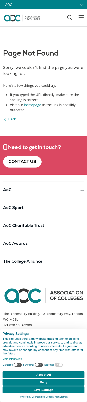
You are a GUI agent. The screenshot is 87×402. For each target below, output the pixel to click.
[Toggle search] (69, 17)
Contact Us (22, 162)
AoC (7, 190)
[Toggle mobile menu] (78, 17)
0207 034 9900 (20, 325)
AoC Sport (13, 208)
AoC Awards (15, 244)
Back (11, 119)
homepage (32, 104)
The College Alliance (22, 262)
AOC (8, 4)
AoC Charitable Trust (23, 226)
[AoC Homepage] (21, 17)
